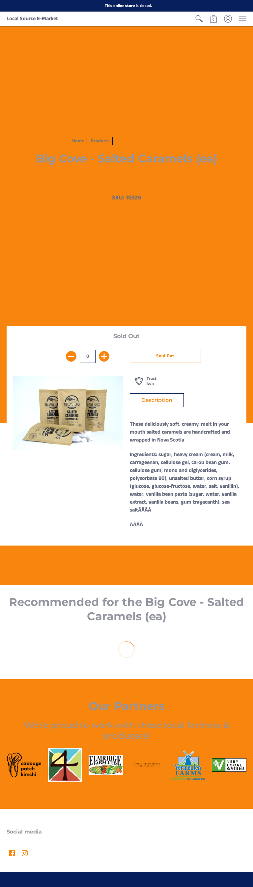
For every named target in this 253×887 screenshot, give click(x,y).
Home (78, 141)
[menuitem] (199, 19)
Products (100, 141)
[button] (199, 19)
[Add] (104, 356)
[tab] (157, 400)
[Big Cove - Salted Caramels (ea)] (68, 413)
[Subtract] (71, 356)
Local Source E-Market (32, 18)
